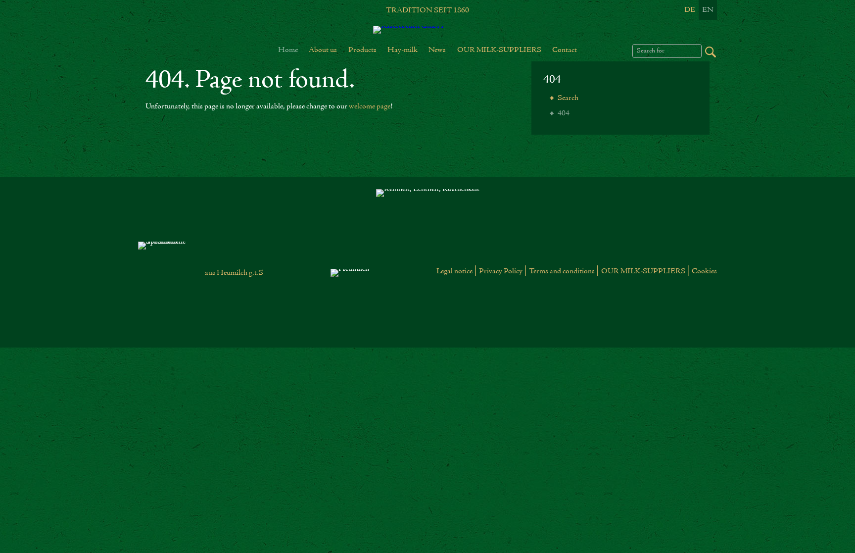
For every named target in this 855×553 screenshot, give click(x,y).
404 (552, 80)
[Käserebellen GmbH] (427, 30)
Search (567, 98)
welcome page (369, 106)
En (707, 10)
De (689, 10)
